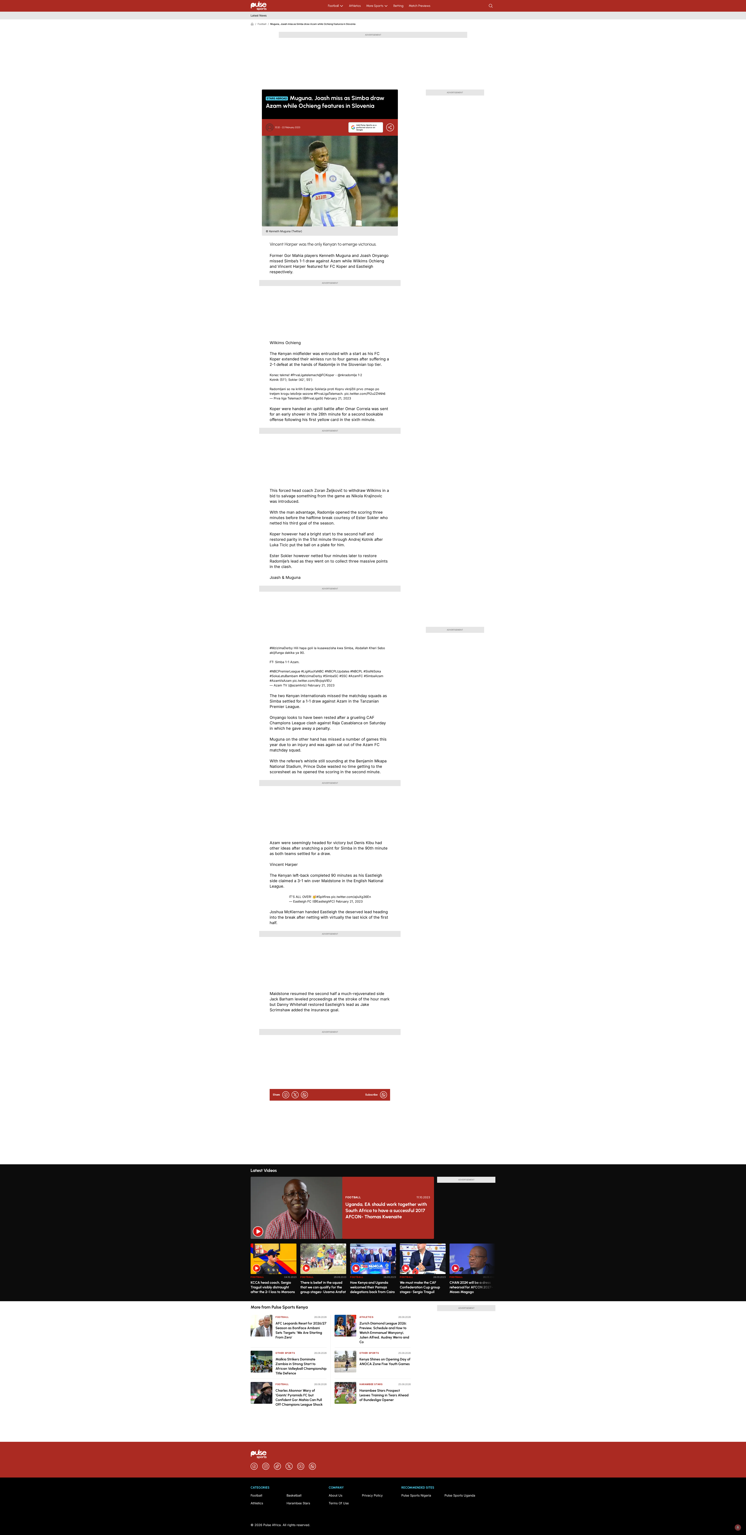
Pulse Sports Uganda (459, 1495)
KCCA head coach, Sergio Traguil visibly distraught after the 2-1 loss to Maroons (273, 1287)
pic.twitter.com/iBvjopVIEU (312, 681)
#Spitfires (323, 897)
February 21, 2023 (337, 398)
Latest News (259, 15)
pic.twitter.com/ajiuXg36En (351, 897)
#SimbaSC (330, 676)
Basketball (294, 1495)
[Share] (390, 127)
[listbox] (373, 1270)
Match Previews (419, 6)
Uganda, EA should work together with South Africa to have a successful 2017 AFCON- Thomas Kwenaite (386, 1210)
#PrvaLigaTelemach (328, 394)
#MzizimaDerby (281, 648)
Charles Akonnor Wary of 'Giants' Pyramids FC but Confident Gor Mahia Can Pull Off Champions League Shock (299, 1397)
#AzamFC (356, 676)
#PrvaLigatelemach (305, 375)
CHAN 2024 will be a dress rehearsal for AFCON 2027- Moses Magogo (471, 1287)
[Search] (491, 6)
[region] (373, 1270)
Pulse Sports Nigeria (416, 1495)
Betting (398, 6)
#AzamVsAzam (281, 681)
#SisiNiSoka (372, 671)
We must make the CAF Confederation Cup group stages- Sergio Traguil (420, 1287)
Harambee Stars (371, 1384)
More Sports (374, 6)
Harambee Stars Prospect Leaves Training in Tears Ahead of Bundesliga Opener (384, 1395)
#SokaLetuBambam (284, 676)
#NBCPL (356, 671)
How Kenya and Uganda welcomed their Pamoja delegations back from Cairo (372, 1287)
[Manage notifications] (738, 1527)
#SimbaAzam (373, 676)
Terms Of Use (339, 1503)
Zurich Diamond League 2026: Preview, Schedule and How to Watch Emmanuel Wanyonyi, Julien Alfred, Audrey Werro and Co (384, 1332)
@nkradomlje (347, 375)
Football (333, 6)
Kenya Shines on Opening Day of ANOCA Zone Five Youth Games (384, 1361)
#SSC (343, 676)
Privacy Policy (372, 1495)
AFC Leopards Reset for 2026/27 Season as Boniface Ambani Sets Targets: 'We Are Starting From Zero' (300, 1330)
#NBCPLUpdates (337, 671)
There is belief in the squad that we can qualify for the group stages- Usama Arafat (323, 1287)
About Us (335, 1495)
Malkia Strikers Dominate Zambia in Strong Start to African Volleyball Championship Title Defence (301, 1366)
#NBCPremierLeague (285, 671)
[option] (273, 1271)
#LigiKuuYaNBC (312, 671)
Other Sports (285, 1352)
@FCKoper (326, 375)
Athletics (355, 6)
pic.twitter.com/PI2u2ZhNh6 (364, 394)
